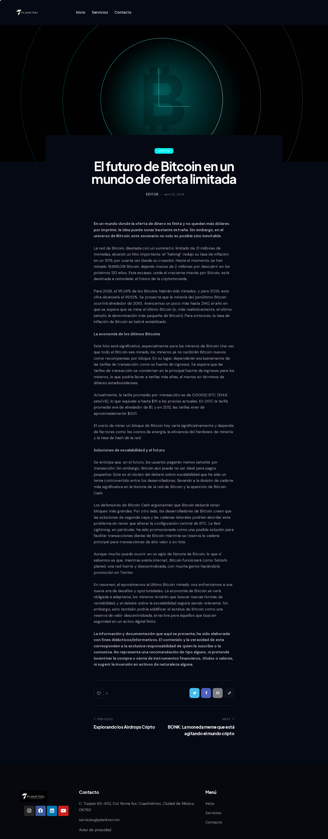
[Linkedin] (52, 811)
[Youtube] (63, 811)
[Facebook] (40, 811)
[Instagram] (29, 811)
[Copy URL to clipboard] (229, 693)
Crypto (164, 150)
